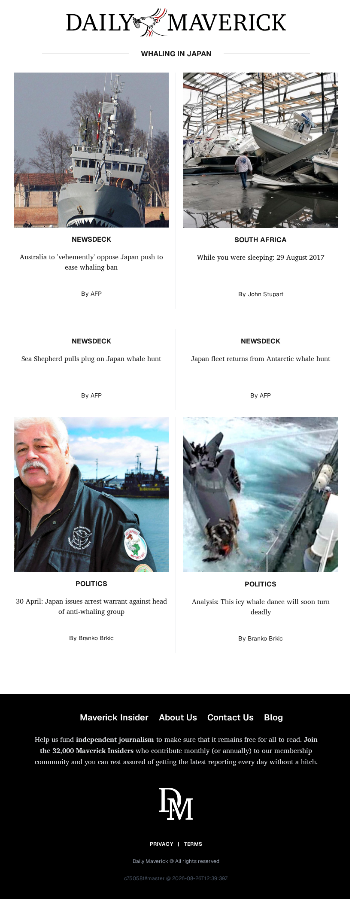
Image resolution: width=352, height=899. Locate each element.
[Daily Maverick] (176, 22)
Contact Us (230, 717)
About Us (178, 717)
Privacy (161, 844)
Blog (273, 717)
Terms (193, 844)
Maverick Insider (114, 717)
